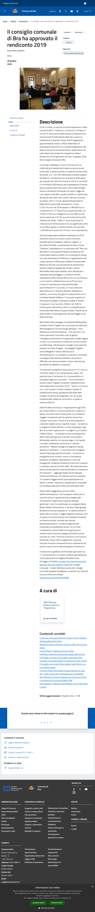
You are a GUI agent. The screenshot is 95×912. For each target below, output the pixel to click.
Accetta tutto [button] (38, 903)
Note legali (52, 859)
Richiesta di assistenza (34, 862)
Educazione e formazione (58, 808)
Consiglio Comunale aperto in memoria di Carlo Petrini (63, 660)
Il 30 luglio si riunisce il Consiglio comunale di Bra (61, 657)
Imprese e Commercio (33, 818)
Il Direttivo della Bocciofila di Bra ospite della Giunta (62, 654)
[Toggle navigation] (4, 11)
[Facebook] (59, 11)
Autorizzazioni (53, 834)
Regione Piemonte (10, 3)
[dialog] (47, 898)
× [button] (92, 887)
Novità (13, 21)
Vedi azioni (79, 32)
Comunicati (23, 21)
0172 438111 (14, 862)
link (70, 898)
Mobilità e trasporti (32, 831)
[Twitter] (65, 11)
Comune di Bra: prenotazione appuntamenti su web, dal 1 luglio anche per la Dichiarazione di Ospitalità (62, 672)
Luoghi (74, 828)
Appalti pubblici (31, 821)
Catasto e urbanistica (33, 824)
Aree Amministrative (9, 811)
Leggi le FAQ (30, 859)
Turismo (28, 827)
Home (5, 21)
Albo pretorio (53, 855)
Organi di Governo (8, 808)
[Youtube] (70, 11)
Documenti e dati (8, 831)
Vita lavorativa (30, 814)
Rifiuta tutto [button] (56, 903)
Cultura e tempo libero (34, 811)
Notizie (74, 808)
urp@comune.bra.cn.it (10, 882)
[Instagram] (76, 11)
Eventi (73, 825)
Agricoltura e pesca (55, 837)
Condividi (67, 32)
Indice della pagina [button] (16, 118)
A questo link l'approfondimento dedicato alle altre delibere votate (63, 563)
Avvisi (73, 814)
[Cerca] (90, 11)
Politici (4, 821)
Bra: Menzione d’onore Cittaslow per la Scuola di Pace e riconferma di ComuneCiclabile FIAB (63, 679)
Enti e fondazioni (8, 818)
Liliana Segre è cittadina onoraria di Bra (57, 651)
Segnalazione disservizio (34, 855)
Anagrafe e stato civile (34, 808)
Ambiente (52, 824)
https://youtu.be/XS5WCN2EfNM (54, 577)
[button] (47, 908)
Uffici (3, 814)
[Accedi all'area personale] (85, 3)
